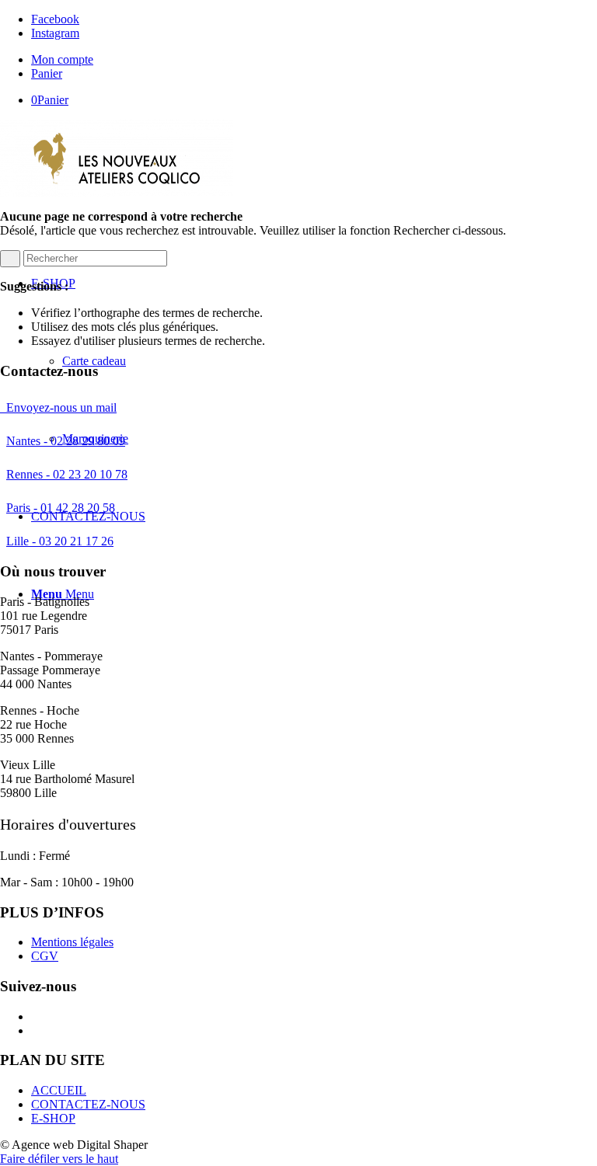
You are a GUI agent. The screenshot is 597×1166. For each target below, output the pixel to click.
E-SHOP (53, 1118)
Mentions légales (72, 941)
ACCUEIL (58, 1090)
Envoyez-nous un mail (58, 407)
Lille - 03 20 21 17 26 (59, 541)
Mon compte (62, 59)
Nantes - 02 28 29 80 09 (65, 440)
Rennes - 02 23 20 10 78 (66, 474)
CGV (44, 955)
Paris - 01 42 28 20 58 (60, 507)
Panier (46, 73)
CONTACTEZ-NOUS (88, 1104)
